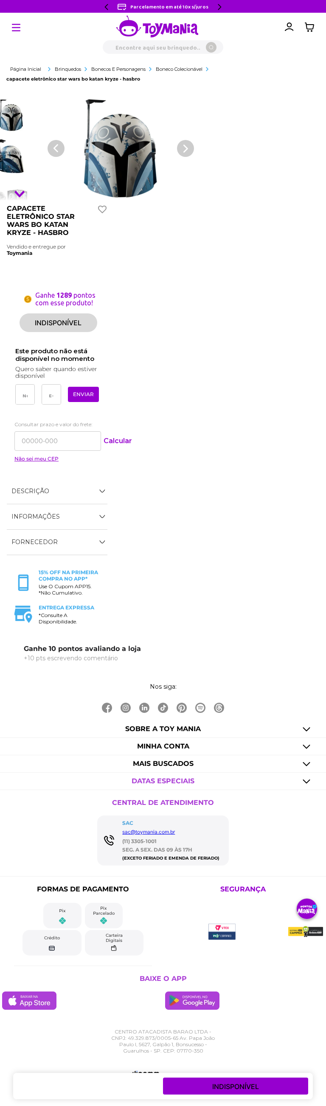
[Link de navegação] (157, 27)
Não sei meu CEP (36, 459)
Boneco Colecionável (179, 69)
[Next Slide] (219, 7)
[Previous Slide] (106, 7)
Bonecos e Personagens (118, 69)
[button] (57, 491)
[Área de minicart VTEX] (311, 27)
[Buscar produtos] (211, 47)
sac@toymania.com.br (148, 832)
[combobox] (163, 47)
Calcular (118, 441)
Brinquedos (68, 69)
